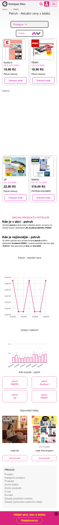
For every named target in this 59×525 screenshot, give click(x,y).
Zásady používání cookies (19, 498)
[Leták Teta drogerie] (44, 429)
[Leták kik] (14, 429)
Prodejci (9, 474)
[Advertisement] (29, 121)
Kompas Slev (16, 4)
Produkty (9, 481)
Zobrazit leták (14, 458)
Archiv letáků (11, 484)
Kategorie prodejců (15, 477)
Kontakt (9, 495)
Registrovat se (29, 520)
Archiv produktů (13, 488)
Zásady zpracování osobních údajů (23, 501)
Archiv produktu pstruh (29, 217)
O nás (8, 491)
